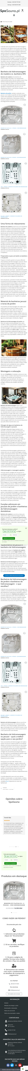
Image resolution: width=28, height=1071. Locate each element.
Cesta (22, 11)
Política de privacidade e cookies (12, 1013)
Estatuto (6, 1003)
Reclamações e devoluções (10, 1008)
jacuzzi (7, 781)
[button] (14, 15)
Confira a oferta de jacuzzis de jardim (14, 575)
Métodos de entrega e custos (11, 1005)
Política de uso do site (9, 1010)
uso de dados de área (17, 540)
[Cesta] (22, 10)
